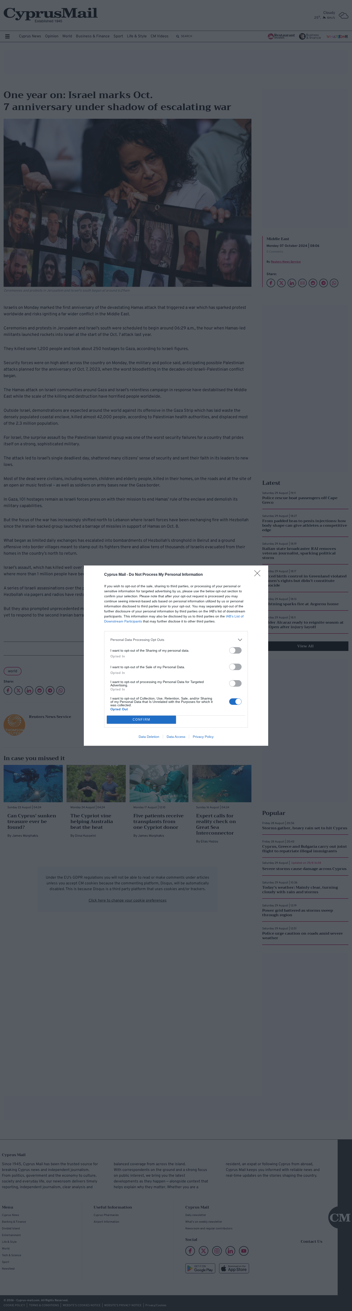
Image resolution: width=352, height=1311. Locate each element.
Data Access (176, 737)
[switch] (235, 650)
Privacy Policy (203, 737)
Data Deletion (149, 737)
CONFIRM (141, 719)
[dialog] (176, 655)
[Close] (258, 574)
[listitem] (176, 639)
